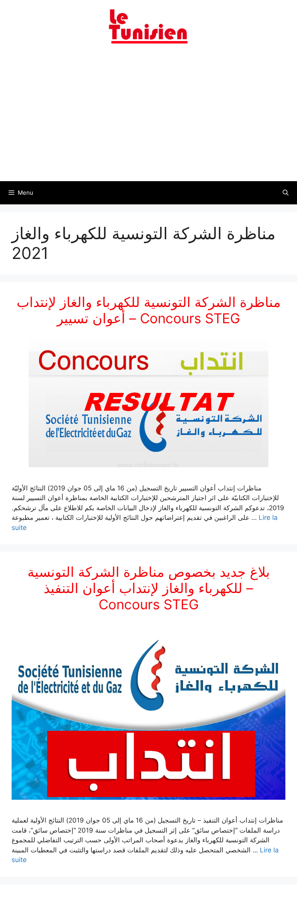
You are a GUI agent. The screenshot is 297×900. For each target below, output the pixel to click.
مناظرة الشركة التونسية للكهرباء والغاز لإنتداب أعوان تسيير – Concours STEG (149, 310)
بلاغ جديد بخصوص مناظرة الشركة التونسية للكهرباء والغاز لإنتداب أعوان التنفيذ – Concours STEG (148, 588)
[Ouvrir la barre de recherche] (285, 192)
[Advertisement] (148, 117)
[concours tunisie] (148, 26)
